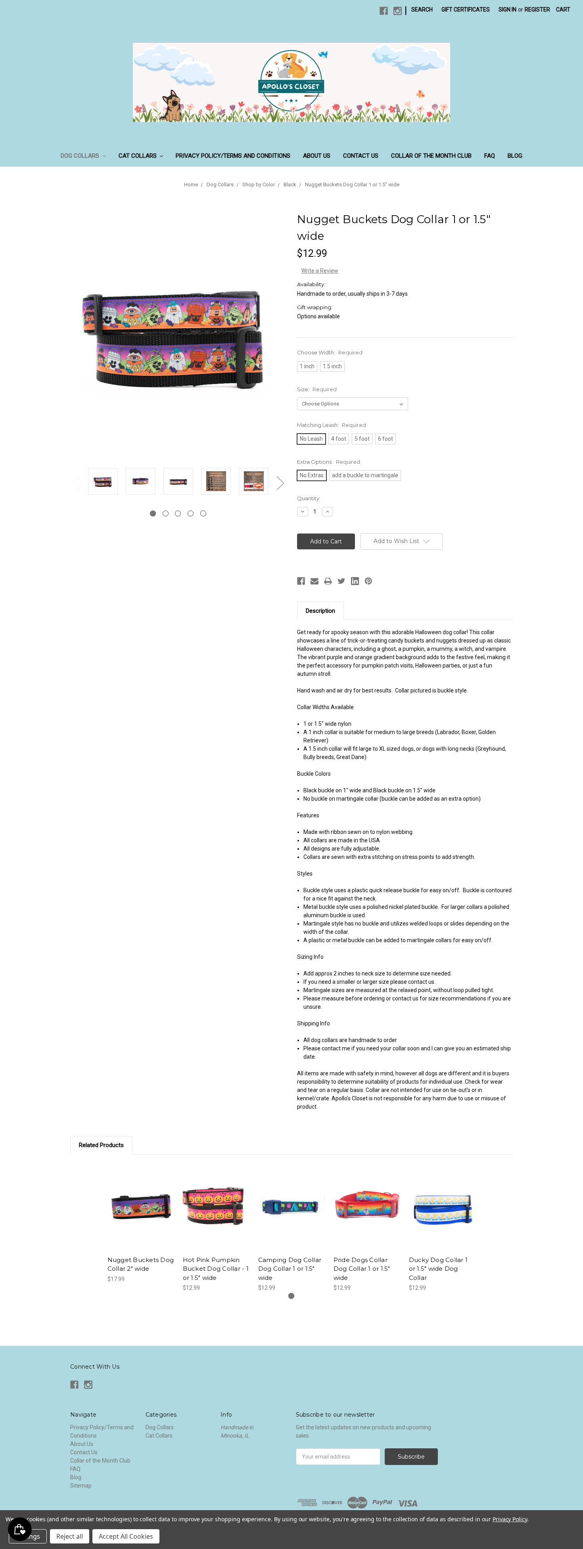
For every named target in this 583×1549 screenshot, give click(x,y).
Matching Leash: (331, 425)
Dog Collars (81, 155)
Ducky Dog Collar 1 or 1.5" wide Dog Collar (438, 1268)
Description (320, 610)
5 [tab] (203, 513)
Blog (515, 155)
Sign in (507, 9)
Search (422, 9)
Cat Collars (138, 155)
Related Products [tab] (101, 1145)
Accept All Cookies (126, 1536)
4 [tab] (191, 513)
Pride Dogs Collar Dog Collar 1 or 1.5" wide (362, 1268)
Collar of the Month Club (431, 155)
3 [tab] (178, 513)
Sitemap (81, 1485)
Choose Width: (329, 352)
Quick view (141, 1200)
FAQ (489, 155)
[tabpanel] (103, 482)
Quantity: (308, 498)
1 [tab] (153, 513)
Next (280, 483)
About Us (316, 155)
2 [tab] (166, 513)
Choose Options (141, 1214)
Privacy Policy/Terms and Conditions (233, 155)
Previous (76, 483)
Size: (317, 389)
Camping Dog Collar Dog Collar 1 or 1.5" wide (290, 1268)
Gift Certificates (465, 9)
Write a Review (319, 271)
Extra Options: (328, 462)
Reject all (69, 1536)
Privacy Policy (510, 1519)
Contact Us (360, 155)
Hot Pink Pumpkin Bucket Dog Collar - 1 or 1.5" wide (216, 1268)
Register (537, 9)
